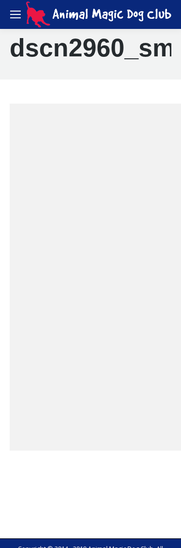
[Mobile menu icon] (15, 14)
